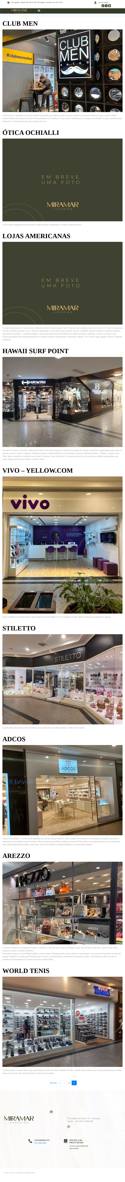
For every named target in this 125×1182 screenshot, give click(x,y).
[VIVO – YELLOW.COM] (62, 545)
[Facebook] (103, 5)
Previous (53, 1083)
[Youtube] (109, 5)
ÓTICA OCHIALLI (30, 132)
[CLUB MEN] (62, 71)
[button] (39, 10)
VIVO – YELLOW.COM (37, 470)
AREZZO (16, 855)
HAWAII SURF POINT (35, 351)
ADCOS (14, 739)
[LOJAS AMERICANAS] (62, 283)
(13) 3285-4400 (40, 1143)
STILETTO (19, 628)
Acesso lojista (103, 2)
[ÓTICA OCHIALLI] (62, 180)
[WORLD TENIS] (62, 1022)
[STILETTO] (62, 679)
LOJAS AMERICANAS (36, 236)
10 (69, 1083)
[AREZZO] (62, 903)
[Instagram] (106, 5)
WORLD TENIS (25, 970)
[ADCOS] (62, 790)
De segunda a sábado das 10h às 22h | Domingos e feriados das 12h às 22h (36, 2)
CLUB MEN (20, 23)
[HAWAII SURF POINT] (62, 402)
